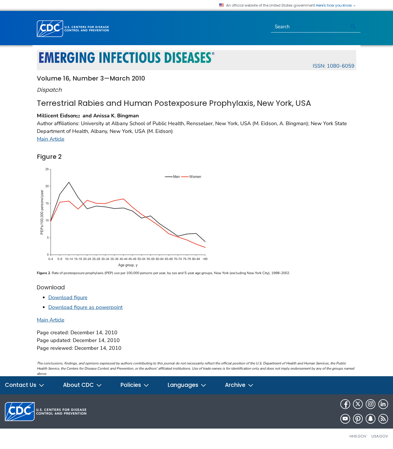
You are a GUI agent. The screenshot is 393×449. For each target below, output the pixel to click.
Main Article (50, 138)
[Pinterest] (358, 419)
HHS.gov (358, 436)
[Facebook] (345, 404)
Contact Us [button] (21, 385)
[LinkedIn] (383, 404)
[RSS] (383, 419)
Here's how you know (334, 5)
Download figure (67, 297)
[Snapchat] (370, 419)
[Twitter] (358, 404)
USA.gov (379, 436)
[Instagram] (370, 404)
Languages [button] (184, 385)
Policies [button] (131, 385)
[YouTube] (345, 419)
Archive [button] (236, 385)
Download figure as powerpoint (85, 307)
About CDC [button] (79, 385)
